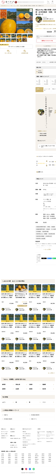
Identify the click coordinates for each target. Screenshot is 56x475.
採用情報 (24, 447)
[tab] (47, 89)
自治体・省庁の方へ (14, 447)
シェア (50, 258)
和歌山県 (36, 459)
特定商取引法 (25, 441)
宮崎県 (29, 462)
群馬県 (9, 455)
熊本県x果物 (45, 231)
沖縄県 (43, 462)
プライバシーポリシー (27, 439)
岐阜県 (29, 457)
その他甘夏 (53, 218)
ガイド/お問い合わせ (27, 433)
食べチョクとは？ (4, 431)
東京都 (29, 455)
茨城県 (49, 454)
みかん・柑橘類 (51, 214)
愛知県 (43, 457)
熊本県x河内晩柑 (40, 236)
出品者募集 (12, 431)
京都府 (9, 459)
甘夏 (48, 218)
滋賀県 (2, 459)
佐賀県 (2, 462)
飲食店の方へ (3, 437)
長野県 (23, 457)
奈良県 (29, 459)
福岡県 (49, 461)
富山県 (49, 455)
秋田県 (29, 454)
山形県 (36, 454)
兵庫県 (23, 459)
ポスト (44, 258)
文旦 (48, 216)
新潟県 (43, 455)
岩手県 (16, 454)
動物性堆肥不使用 (41, 229)
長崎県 (9, 462)
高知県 (43, 461)
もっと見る (48, 249)
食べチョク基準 (4, 433)
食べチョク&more (50, 438)
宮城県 (23, 454)
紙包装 (48, 229)
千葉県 (23, 455)
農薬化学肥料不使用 (41, 226)
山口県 (16, 461)
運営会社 (24, 431)
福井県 (9, 457)
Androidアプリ (49, 441)
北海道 (2, 454)
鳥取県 (43, 459)
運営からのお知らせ (26, 435)
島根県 (49, 459)
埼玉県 (16, 455)
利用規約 (24, 437)
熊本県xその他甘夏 (41, 238)
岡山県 (2, 461)
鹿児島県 (36, 462)
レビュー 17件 (48, 28)
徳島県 (23, 461)
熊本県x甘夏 (52, 233)
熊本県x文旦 (49, 236)
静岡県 (36, 457)
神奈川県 (36, 455)
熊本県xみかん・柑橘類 (42, 233)
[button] (8, 52)
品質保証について (4, 435)
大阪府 (16, 459)
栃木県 (2, 455)
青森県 (9, 454)
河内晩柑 (52, 216)
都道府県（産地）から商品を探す (8, 451)
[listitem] (8, 384)
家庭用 (53, 226)
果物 (44, 214)
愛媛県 (36, 461)
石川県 (2, 457)
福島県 (43, 454)
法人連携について (13, 445)
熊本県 (45, 222)
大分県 (23, 462)
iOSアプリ (40, 441)
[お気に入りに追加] (31, 10)
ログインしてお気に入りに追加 (17, 46)
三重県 (49, 457)
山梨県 (16, 457)
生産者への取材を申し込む (15, 438)
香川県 (29, 461)
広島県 (9, 461)
